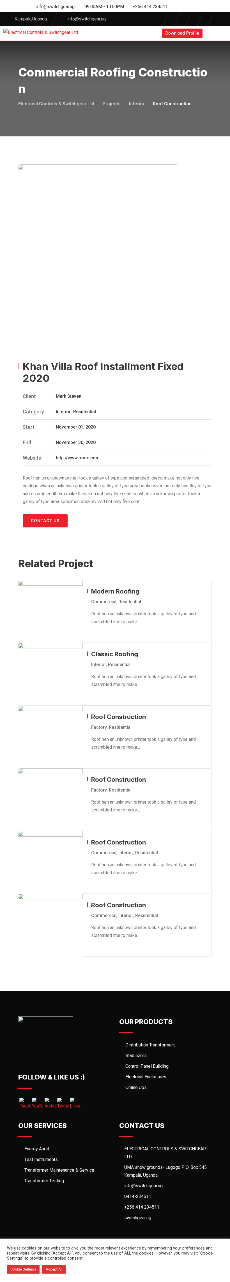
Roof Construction (118, 716)
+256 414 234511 (150, 6)
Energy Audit (36, 1148)
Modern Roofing (115, 591)
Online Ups (136, 1087)
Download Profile (182, 33)
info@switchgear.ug (55, 6)
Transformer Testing (44, 1180)
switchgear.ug (137, 1217)
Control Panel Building (147, 1066)
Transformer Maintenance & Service (59, 1170)
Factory (99, 727)
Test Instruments (41, 1159)
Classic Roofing (114, 654)
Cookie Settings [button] (23, 1269)
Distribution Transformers (150, 1045)
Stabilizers (136, 1055)
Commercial (103, 601)
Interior (63, 411)
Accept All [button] (54, 1269)
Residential (84, 411)
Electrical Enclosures (145, 1076)
